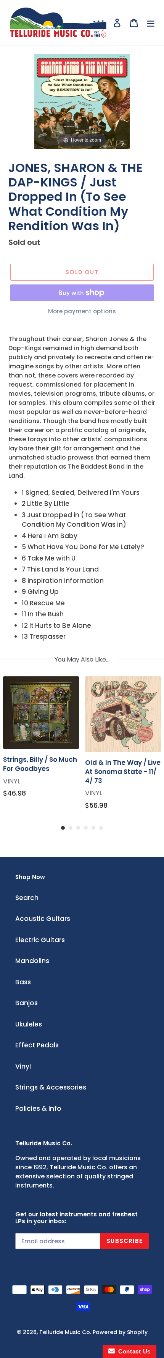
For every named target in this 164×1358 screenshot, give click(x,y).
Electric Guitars (40, 939)
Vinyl (23, 1066)
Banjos (26, 1002)
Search (27, 897)
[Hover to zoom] (82, 101)
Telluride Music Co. (65, 1332)
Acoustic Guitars (42, 918)
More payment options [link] (82, 311)
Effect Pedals (37, 1045)
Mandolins (32, 960)
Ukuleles (28, 1024)
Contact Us (133, 1351)
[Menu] (150, 23)
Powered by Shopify (120, 1332)
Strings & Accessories (50, 1087)
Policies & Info (38, 1108)
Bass (23, 982)
